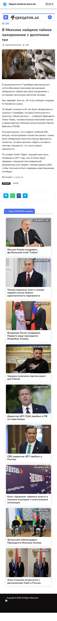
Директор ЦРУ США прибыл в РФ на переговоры (27, 418)
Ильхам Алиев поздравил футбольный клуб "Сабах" (22, 251)
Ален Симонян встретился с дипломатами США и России (24, 581)
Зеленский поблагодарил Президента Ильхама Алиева (24, 541)
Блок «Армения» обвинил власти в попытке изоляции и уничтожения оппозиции (27, 499)
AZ (3, 24)
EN (7, 24)
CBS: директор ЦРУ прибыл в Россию (24, 458)
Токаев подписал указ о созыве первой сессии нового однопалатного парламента (25, 292)
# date (15, 183)
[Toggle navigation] (5, 17)
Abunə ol (49, 4)
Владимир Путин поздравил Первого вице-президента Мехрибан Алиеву (23, 335)
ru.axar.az (18, 177)
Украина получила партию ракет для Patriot (26, 377)
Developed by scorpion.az (37, 601)
